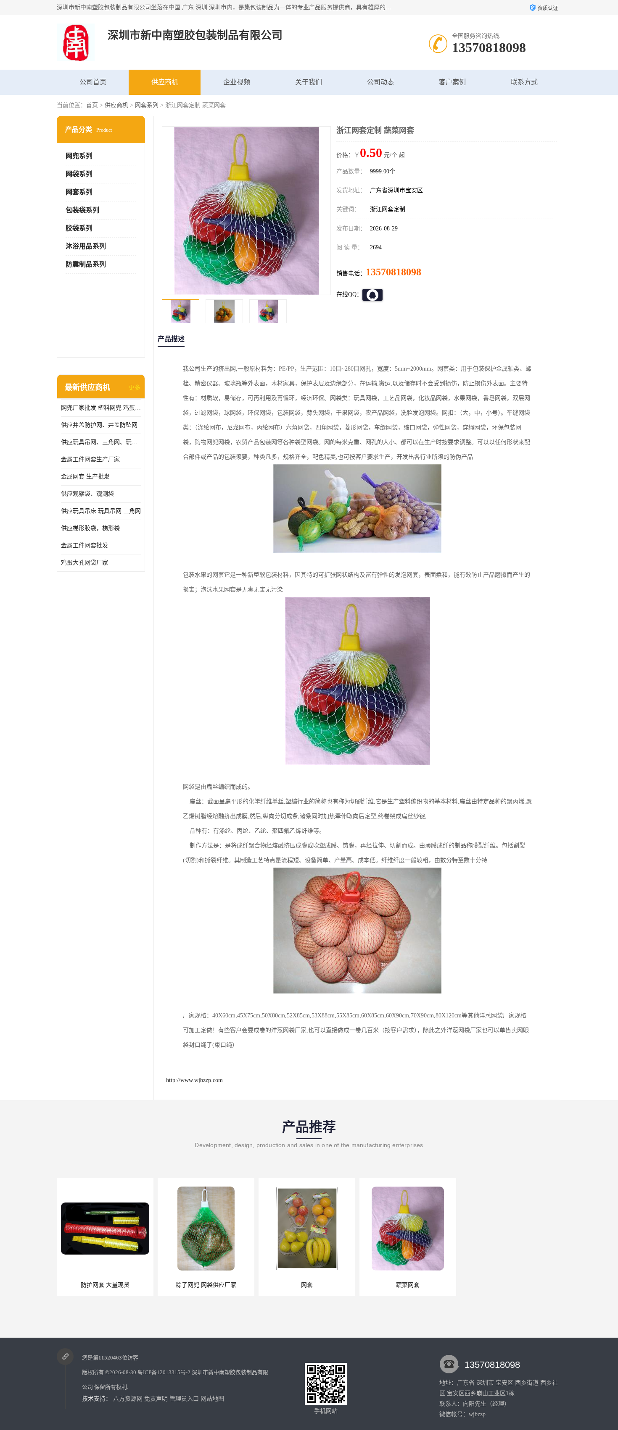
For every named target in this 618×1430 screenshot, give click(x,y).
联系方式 (524, 82)
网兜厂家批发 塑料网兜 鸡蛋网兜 (101, 408)
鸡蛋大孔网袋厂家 (84, 562)
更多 (134, 387)
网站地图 (212, 1399)
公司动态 (380, 82)
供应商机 (164, 82)
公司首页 (92, 82)
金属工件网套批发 (84, 545)
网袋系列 (79, 174)
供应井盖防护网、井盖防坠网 (99, 425)
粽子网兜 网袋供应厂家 (206, 1285)
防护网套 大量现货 (105, 1285)
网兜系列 (79, 155)
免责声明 (156, 1399)
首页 (92, 105)
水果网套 (508, 1285)
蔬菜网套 (408, 1285)
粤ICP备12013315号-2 (163, 1372)
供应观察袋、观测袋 (87, 494)
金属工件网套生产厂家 (90, 459)
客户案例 (452, 82)
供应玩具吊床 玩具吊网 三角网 (101, 511)
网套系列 (146, 105)
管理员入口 (184, 1399)
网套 (307, 1285)
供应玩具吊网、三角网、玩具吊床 (101, 442)
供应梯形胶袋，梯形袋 (90, 528)
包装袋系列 (82, 210)
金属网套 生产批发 (85, 476)
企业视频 (236, 82)
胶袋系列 (79, 228)
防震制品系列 (86, 264)
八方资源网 (128, 1399)
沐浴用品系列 (86, 246)
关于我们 (308, 82)
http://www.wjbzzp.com (194, 1080)
